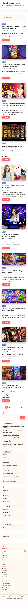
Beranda (4, 11)
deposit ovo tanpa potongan (10, 478)
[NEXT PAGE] (21, 407)
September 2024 (7, 518)
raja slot (5, 459)
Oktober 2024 (6, 515)
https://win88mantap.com (9, 481)
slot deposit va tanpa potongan (11, 476)
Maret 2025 (6, 501)
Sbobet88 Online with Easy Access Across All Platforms (14, 27)
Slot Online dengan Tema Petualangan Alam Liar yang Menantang (11, 387)
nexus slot (5, 454)
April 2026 (6, 493)
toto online (6, 468)
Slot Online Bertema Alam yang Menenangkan (12, 348)
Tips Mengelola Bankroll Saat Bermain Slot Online (12, 235)
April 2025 (6, 498)
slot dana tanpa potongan (10, 465)
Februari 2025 (6, 504)
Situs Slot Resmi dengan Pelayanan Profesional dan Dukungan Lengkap (13, 104)
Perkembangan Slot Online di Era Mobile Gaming (13, 186)
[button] (21, 407)
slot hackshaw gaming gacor (10, 470)
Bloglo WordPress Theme (16, 598)
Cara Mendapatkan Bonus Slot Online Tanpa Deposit (12, 147)
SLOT (3, 23)
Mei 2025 (5, 495)
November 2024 (7, 512)
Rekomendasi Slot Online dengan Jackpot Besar (13, 271)
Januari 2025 (6, 506)
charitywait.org (11, 3)
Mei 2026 (5, 490)
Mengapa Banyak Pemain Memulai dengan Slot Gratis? (13, 309)
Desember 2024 (7, 509)
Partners (6, 536)
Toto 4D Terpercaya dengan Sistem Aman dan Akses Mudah (14, 65)
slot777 (5, 457)
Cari (6, 413)
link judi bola (6, 462)
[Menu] (3, 8)
